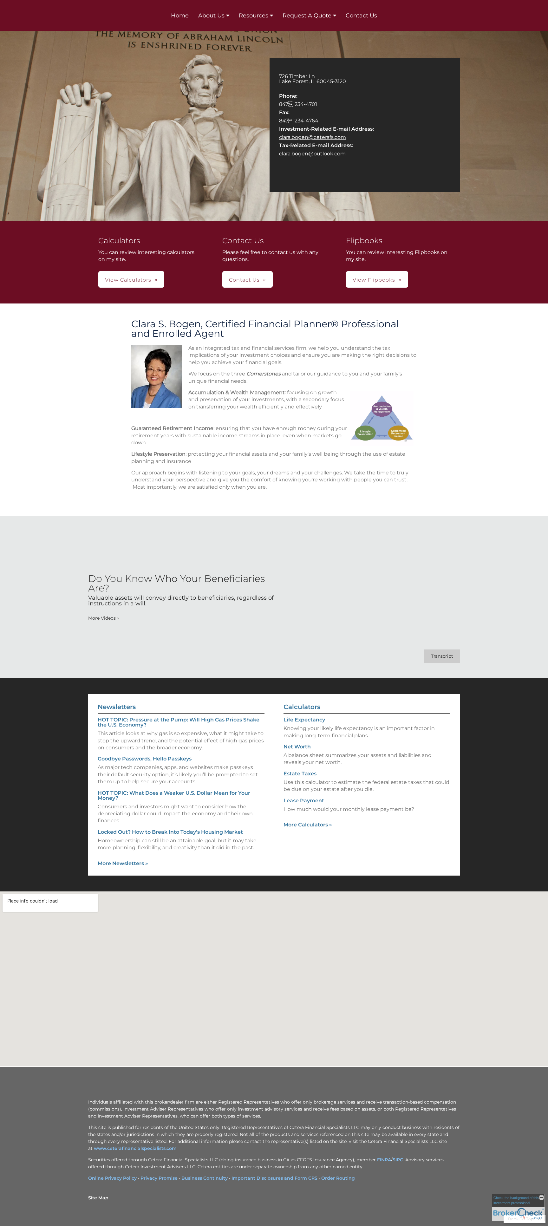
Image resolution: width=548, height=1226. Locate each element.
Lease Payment (304, 801)
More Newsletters (123, 863)
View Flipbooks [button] (374, 280)
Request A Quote (307, 15)
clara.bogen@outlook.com (312, 154)
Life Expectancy (304, 720)
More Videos (103, 618)
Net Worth (297, 747)
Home (180, 15)
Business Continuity (204, 1178)
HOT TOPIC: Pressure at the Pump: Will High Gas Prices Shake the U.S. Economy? (178, 722)
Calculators (302, 707)
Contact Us (361, 15)
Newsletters (117, 707)
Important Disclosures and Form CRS (274, 1178)
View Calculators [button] (128, 280)
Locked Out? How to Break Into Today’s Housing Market (170, 832)
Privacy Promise (159, 1178)
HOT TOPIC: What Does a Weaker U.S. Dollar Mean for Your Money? (174, 795)
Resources (253, 15)
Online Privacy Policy (112, 1178)
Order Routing (338, 1178)
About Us (211, 15)
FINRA (384, 1160)
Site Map (98, 1198)
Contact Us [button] (244, 280)
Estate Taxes (300, 774)
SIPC (398, 1160)
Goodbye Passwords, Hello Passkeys (145, 759)
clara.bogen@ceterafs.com (312, 137)
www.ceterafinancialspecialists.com (135, 1148)
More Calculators (308, 825)
